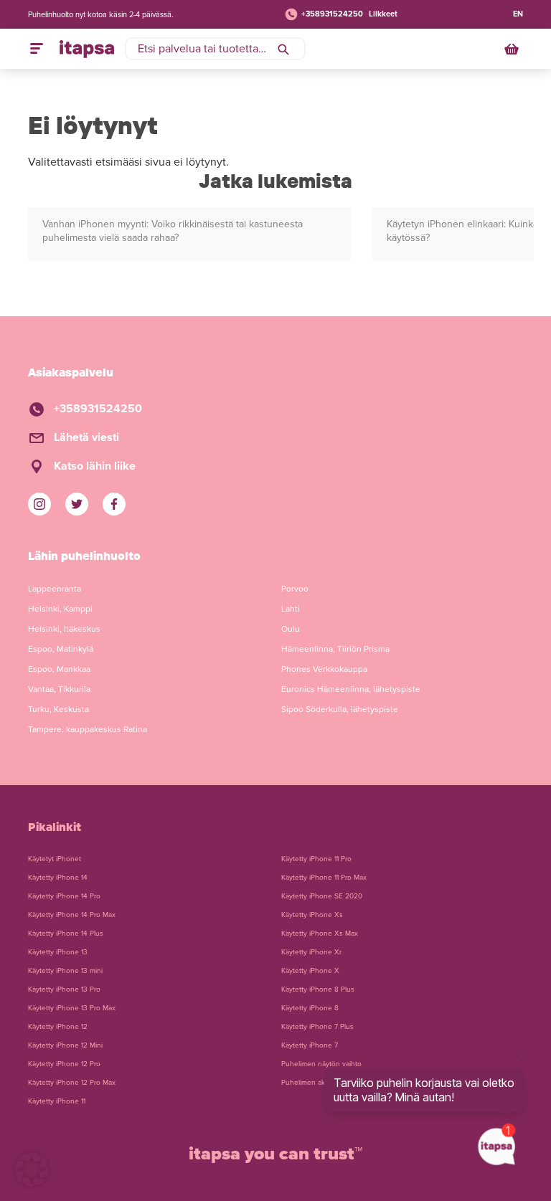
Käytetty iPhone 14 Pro (64, 896)
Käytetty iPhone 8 (310, 1008)
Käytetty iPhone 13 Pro (64, 989)
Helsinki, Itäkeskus (64, 629)
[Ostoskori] (513, 48)
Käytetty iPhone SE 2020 (321, 896)
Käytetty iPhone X (310, 970)
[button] (31, 1169)
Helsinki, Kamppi (60, 608)
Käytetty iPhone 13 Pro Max (72, 1008)
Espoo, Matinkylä (60, 649)
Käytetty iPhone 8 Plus (317, 989)
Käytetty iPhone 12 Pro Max (72, 1082)
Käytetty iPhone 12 (58, 1026)
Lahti (290, 608)
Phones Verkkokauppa (324, 669)
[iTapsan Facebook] (114, 504)
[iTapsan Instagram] (39, 504)
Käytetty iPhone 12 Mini (65, 1045)
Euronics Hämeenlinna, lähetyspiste (350, 689)
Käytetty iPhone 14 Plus (65, 933)
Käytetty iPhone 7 (309, 1045)
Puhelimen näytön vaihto (321, 1064)
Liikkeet (383, 14)
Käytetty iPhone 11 (56, 1101)
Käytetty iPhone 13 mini (65, 970)
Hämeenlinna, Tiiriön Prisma (335, 649)
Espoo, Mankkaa (59, 669)
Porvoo (295, 588)
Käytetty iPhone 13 (58, 952)
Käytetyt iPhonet (54, 859)
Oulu (290, 629)
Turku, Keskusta (58, 709)
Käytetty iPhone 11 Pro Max (324, 877)
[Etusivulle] (87, 49)
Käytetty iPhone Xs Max (319, 933)
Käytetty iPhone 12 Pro (64, 1064)
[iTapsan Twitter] (76, 504)
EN (518, 14)
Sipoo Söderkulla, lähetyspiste (339, 709)
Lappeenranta (54, 588)
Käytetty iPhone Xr (311, 952)
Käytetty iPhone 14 (58, 877)
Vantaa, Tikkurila (59, 689)
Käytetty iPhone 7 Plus (317, 1026)
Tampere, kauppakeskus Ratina (87, 729)
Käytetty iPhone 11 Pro (316, 859)
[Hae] (283, 49)
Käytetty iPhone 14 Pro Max (72, 914)
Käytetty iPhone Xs (312, 914)
